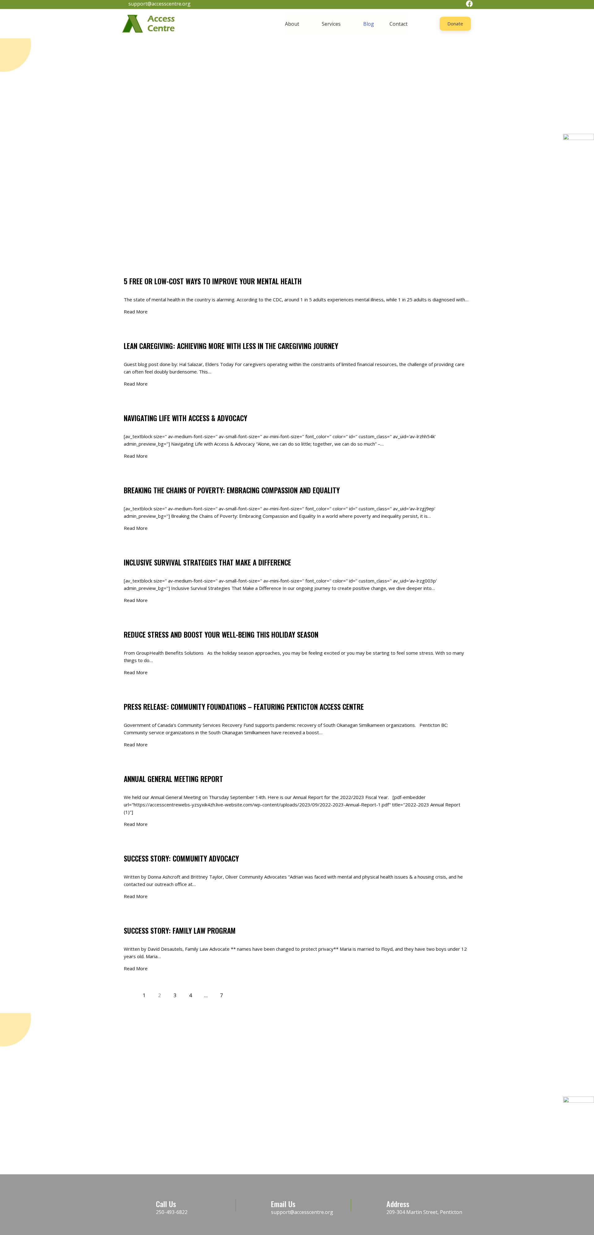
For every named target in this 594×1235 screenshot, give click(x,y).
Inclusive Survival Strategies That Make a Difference (207, 562)
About (292, 23)
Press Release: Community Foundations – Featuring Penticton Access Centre (244, 706)
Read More (136, 311)
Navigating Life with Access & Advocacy (185, 418)
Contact (398, 23)
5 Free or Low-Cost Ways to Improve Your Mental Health (213, 281)
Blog (368, 23)
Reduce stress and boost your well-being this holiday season (221, 634)
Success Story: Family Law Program (180, 930)
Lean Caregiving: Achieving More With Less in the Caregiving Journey (231, 346)
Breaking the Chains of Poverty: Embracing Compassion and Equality (232, 490)
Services (331, 23)
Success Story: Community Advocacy (181, 858)
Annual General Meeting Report (173, 779)
